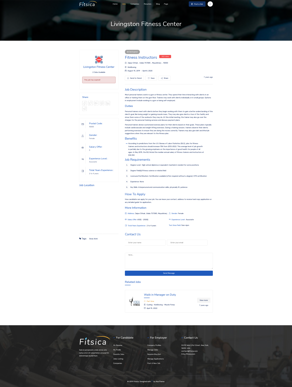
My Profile (117, 350)
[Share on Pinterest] (102, 103)
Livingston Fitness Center (98, 67)
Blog (158, 4)
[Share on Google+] (96, 103)
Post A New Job (153, 363)
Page (166, 4)
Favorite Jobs (118, 354)
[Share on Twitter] (90, 103)
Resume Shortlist (154, 354)
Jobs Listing (118, 359)
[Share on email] (84, 108)
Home (115, 4)
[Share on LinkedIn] (108, 103)
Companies (134, 4)
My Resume (117, 345)
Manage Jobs (152, 350)
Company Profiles (154, 345)
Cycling (149, 305)
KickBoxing (132, 67)
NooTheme (160, 382)
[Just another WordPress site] (88, 4)
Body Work (93, 239)
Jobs (124, 4)
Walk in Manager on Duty (160, 295)
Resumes (147, 4)
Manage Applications (155, 359)
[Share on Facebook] (84, 103)
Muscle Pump (169, 305)
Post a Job (198, 4)
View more (204, 300)
